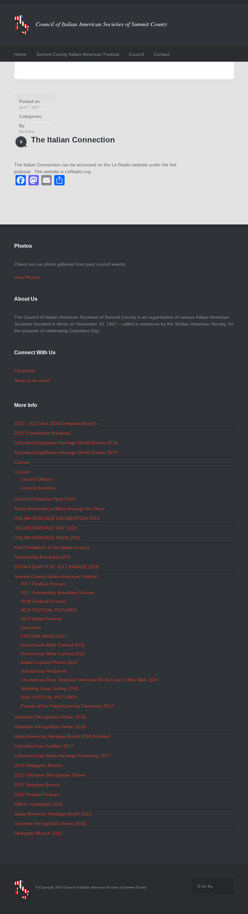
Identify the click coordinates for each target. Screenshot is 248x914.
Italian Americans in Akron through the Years (59, 508)
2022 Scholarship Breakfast (42, 433)
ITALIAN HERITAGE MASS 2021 (47, 537)
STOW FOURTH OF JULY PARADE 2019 (56, 566)
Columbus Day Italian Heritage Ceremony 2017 (62, 755)
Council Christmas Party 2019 (44, 499)
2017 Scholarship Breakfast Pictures (58, 592)
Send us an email (32, 380)
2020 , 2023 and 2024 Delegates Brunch (55, 423)
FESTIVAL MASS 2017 (44, 636)
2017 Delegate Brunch (37, 784)
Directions (31, 627)
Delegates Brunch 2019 (38, 833)
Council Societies (38, 488)
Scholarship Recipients (44, 671)
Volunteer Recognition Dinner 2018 (50, 717)
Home (20, 54)
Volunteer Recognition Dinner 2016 (50, 823)
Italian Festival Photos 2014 (49, 662)
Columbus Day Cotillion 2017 (43, 746)
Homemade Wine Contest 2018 (53, 653)
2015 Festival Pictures (36, 794)
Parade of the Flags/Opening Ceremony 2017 (67, 706)
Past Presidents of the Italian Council (51, 547)
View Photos (26, 277)
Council (136, 54)
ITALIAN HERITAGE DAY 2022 (45, 528)
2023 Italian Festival (41, 618)
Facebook (24, 370)
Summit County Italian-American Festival (77, 54)
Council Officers (37, 479)
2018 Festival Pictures (43, 601)
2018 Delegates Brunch (38, 765)
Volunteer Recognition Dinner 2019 (50, 726)
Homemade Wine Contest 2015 (53, 645)
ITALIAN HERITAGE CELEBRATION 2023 (56, 518)
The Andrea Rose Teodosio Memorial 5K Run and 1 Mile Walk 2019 (89, 679)
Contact (162, 54)
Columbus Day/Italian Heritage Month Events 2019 (66, 452)
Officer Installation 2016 (38, 804)
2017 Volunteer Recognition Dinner (50, 775)
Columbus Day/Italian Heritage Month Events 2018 (66, 442)
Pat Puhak (27, 131)
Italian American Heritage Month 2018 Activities (62, 736)
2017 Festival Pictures (43, 584)
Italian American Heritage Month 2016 (52, 813)
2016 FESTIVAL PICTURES (49, 697)
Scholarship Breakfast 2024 (42, 557)
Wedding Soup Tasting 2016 (49, 688)
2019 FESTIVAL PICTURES (49, 610)
